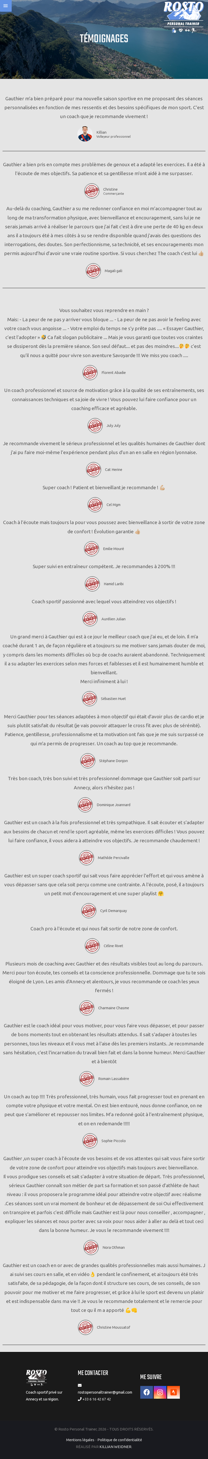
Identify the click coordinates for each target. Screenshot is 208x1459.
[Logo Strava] (173, 1392)
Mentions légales (80, 1440)
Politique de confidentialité (119, 1440)
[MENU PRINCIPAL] (6, 6)
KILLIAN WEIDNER (115, 1446)
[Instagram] (160, 1392)
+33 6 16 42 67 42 (96, 1399)
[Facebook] (146, 1392)
